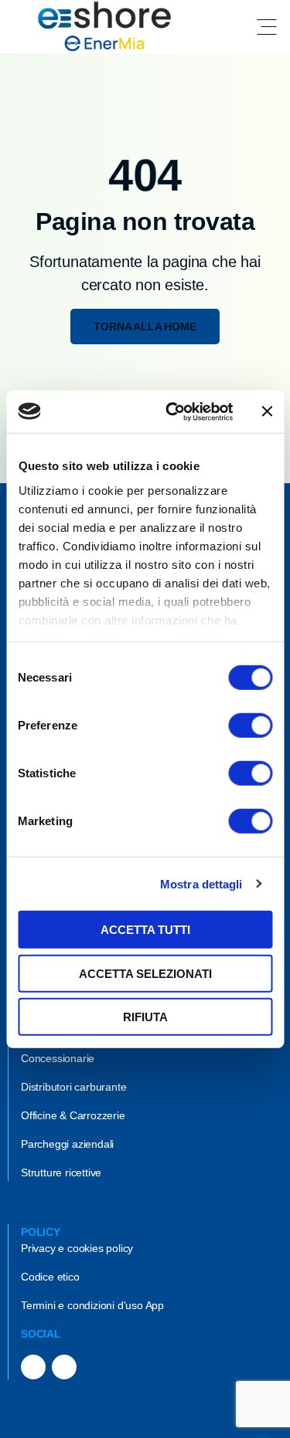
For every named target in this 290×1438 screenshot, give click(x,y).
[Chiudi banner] (266, 411)
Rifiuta (145, 1017)
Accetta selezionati (145, 973)
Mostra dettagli (201, 883)
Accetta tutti (145, 929)
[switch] (250, 725)
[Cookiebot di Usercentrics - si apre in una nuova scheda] (173, 411)
